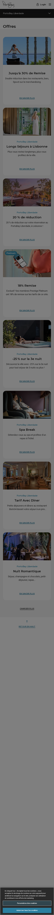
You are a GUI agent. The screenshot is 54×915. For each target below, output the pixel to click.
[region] (27, 901)
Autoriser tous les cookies (27, 910)
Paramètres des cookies (27, 903)
